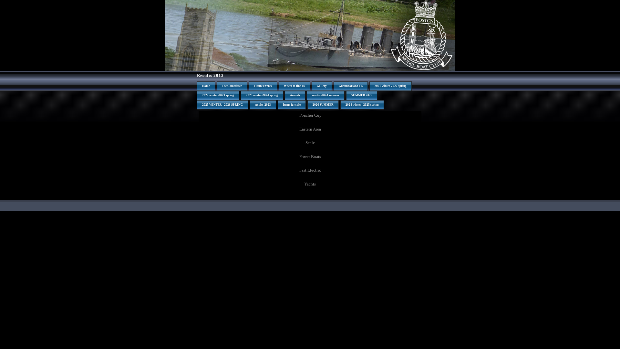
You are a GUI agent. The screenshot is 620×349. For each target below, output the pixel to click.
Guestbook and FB (351, 86)
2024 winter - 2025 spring (362, 104)
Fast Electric (310, 170)
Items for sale (292, 104)
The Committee (232, 86)
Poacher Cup (310, 115)
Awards (295, 95)
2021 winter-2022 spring (391, 86)
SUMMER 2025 (361, 95)
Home (206, 86)
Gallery (322, 86)
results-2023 (263, 104)
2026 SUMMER (323, 104)
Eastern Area (310, 129)
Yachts (310, 184)
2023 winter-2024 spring (262, 95)
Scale (310, 142)
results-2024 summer (325, 95)
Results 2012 (210, 75)
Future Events (263, 86)
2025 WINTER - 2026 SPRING (222, 104)
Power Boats (310, 156)
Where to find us (294, 86)
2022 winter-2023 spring (218, 95)
